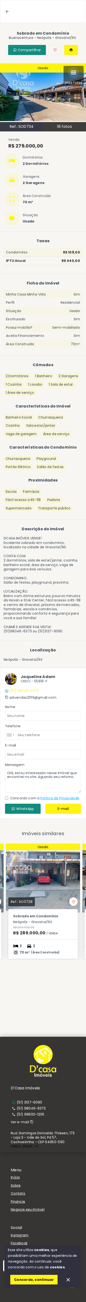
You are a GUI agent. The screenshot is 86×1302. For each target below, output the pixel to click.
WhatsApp (25, 808)
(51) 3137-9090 (29, 1102)
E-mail (63, 808)
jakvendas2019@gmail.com (33, 697)
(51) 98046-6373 (24, 691)
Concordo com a (44, 798)
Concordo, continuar (34, 1279)
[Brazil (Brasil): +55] (10, 735)
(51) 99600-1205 (30, 1114)
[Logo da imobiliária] (43, 1061)
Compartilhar (29, 50)
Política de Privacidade (59, 798)
